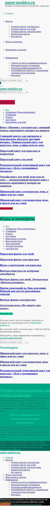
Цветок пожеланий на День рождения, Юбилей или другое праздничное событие (23, 291)
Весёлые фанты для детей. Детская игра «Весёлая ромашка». (24, 281)
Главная (9, 13)
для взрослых (12, 248)
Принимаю (5, 504)
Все (7, 110)
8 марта (9, 117)
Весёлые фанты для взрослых (18, 299)
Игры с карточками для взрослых (21, 265)
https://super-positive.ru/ (10, 449)
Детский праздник (14, 246)
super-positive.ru (20, 2)
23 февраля (11, 115)
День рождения (13, 243)
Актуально (11, 119)
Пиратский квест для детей (16, 159)
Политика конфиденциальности (26, 68)
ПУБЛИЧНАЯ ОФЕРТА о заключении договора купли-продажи (29, 71)
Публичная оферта (25, 422)
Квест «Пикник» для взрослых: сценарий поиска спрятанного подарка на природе (25, 129)
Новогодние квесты (20, 34)
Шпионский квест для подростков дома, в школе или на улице (24, 202)
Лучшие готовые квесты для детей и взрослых (25, 392)
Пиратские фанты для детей (17, 253)
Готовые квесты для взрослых (25, 26)
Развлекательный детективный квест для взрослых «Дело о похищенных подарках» (25, 168)
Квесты (9, 21)
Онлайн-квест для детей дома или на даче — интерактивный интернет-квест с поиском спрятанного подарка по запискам (24, 181)
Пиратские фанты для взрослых (19, 259)
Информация (12, 58)
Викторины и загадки (16, 50)
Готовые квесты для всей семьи (26, 31)
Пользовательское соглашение (25, 65)
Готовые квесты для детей (23, 29)
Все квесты (16, 36)
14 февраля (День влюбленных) (20, 112)
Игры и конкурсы (14, 42)
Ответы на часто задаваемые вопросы (29, 63)
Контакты (15, 75)
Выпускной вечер (14, 241)
